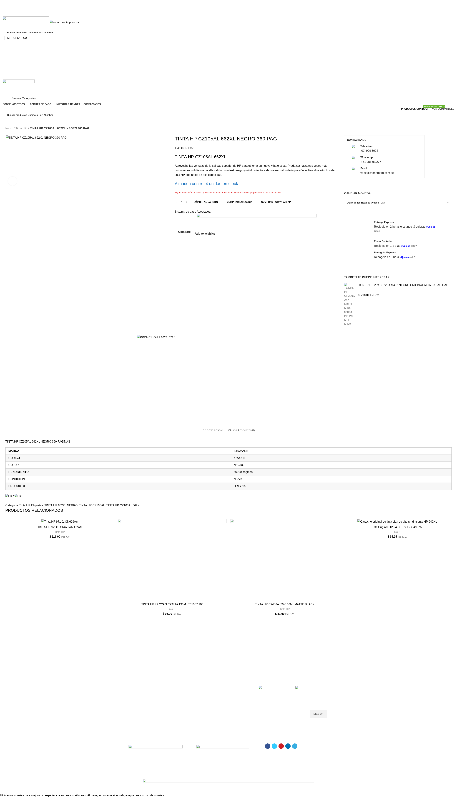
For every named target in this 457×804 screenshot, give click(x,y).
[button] (111, 533)
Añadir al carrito (206, 202)
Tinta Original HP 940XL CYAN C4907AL (397, 527)
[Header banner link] (228, 402)
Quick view (111, 541)
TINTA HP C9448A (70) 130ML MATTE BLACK (285, 604)
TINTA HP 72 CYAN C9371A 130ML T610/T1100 (172, 604)
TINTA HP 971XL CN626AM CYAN (59, 527)
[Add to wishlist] (111, 525)
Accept (6, 801)
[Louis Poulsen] (200, 631)
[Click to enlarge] (12, 181)
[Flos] (314, 631)
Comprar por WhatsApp (276, 202)
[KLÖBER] (228, 631)
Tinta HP (60, 531)
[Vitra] (143, 631)
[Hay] (285, 631)
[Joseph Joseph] (257, 631)
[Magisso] (171, 631)
